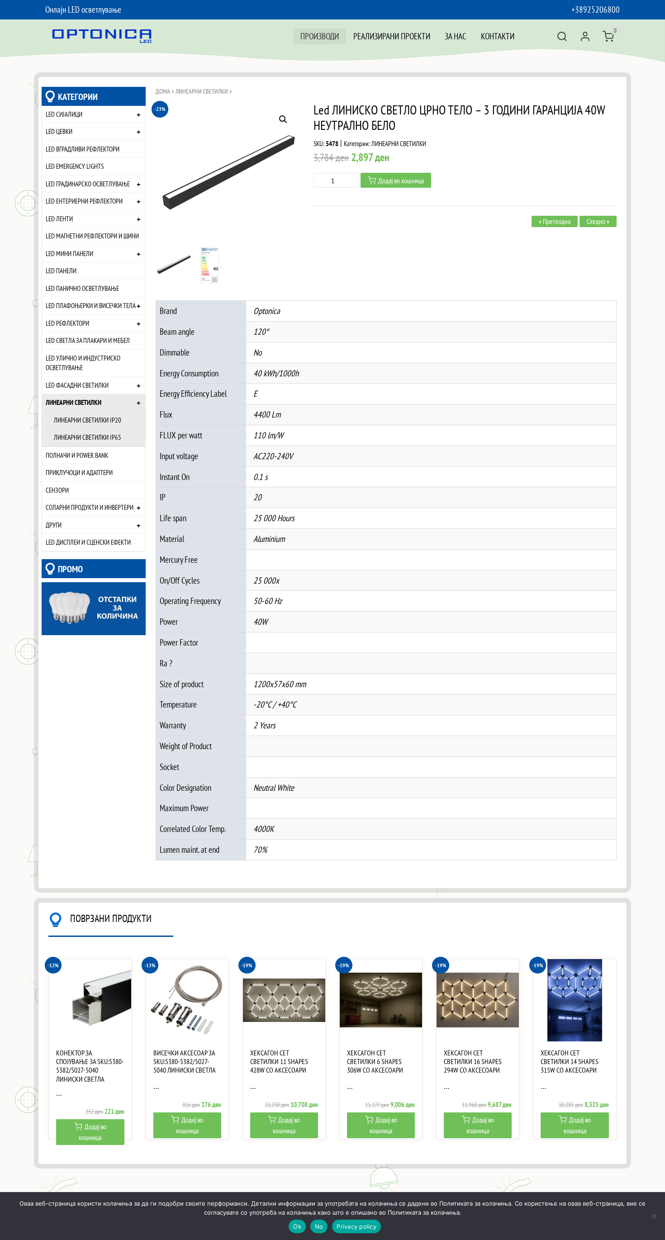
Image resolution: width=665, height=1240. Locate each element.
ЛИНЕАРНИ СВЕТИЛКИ (73, 402)
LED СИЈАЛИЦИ (64, 114)
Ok (297, 1226)
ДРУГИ (54, 524)
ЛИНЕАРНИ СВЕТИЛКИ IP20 (87, 419)
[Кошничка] (608, 36)
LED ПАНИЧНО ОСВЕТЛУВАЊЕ (82, 288)
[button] (283, 119)
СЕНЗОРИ (57, 489)
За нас (455, 36)
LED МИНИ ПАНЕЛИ (69, 253)
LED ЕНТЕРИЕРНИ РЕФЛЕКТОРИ (84, 200)
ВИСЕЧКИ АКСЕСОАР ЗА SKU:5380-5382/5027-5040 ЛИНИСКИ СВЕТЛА (184, 1061)
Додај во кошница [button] (92, 1132)
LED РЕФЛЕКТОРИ (67, 323)
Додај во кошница (401, 180)
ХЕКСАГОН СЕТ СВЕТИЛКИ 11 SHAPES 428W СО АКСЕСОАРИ (279, 1061)
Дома (163, 91)
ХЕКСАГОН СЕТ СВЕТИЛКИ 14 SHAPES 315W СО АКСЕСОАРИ (569, 1061)
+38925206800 (595, 9)
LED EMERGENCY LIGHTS (75, 166)
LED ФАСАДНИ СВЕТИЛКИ (77, 385)
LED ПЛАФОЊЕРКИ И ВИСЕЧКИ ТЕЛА (91, 305)
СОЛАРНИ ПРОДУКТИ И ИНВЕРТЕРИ (89, 507)
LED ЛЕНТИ (59, 218)
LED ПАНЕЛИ (61, 270)
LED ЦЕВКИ (59, 131)
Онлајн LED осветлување (83, 9)
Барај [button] (562, 36)
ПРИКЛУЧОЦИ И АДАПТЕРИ (79, 472)
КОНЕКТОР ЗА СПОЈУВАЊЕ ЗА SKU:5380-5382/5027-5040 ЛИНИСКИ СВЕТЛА (90, 1066)
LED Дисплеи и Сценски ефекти (88, 541)
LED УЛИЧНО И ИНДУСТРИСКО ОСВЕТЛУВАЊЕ (83, 362)
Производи (319, 36)
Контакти (497, 36)
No (319, 1226)
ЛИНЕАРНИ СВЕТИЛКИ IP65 (87, 437)
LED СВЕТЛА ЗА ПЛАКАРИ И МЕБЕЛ (88, 340)
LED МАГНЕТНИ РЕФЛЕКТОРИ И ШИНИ (92, 235)
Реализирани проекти (391, 36)
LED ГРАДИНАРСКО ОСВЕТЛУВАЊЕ (88, 183)
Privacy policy (356, 1226)
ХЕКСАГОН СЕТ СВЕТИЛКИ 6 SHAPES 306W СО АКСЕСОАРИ (375, 1061)
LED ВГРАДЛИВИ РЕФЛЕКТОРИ (82, 148)
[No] (653, 1216)
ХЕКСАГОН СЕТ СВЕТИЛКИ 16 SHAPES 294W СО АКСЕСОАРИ (473, 1061)
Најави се (585, 36)
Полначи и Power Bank (77, 455)
